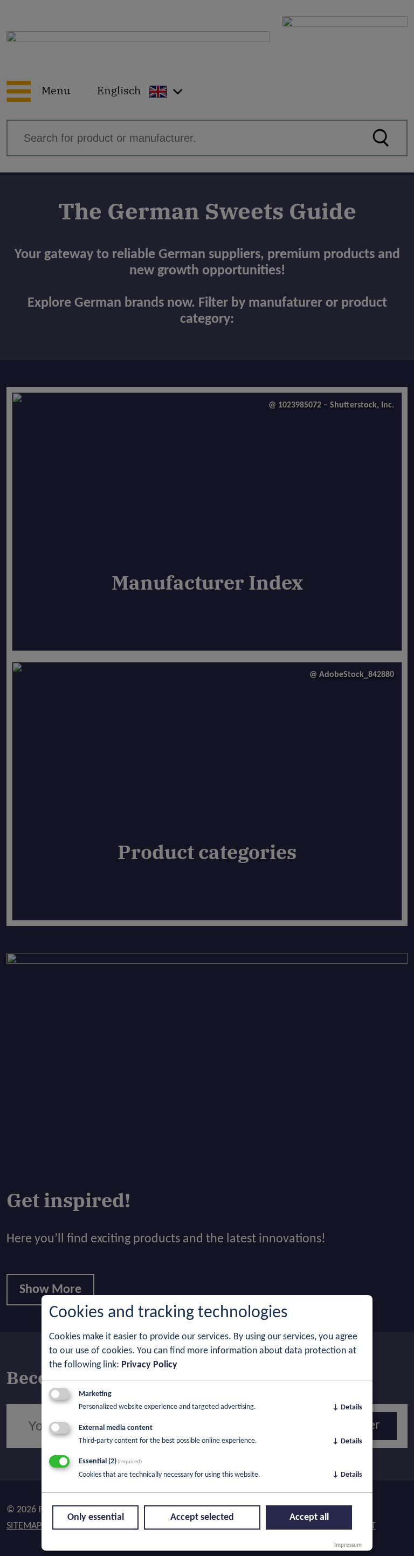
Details (347, 1407)
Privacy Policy (149, 1365)
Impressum (348, 1545)
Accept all (309, 1517)
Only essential (95, 1517)
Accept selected (202, 1517)
